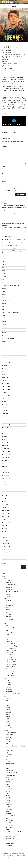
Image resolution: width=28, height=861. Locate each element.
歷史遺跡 (4, 321)
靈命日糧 (8, 791)
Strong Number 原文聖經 (12, 591)
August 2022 (5, 457)
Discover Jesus (9, 820)
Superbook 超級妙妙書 (13, 646)
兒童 (3, 268)
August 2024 (5, 398)
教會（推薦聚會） (6, 300)
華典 (7, 759)
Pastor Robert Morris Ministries (14, 694)
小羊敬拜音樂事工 (10, 619)
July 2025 (4, 366)
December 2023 (6, 422)
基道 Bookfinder (10, 714)
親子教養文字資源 (11, 662)
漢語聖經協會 (9, 712)
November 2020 (6, 516)
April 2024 (5, 410)
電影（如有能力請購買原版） (10, 132)
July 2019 (4, 552)
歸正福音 (8, 782)
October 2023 (5, 428)
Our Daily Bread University (12, 822)
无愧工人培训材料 (11, 673)
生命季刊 (8, 807)
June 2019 (4, 555)
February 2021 (5, 507)
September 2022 (6, 454)
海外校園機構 (10, 675)
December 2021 (6, 478)
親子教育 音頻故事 (11, 664)
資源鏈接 (4, 576)
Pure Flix (8, 829)
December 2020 (6, 513)
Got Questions (9, 827)
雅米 (7, 793)
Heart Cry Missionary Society (13, 834)
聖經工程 (4, 330)
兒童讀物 (4, 276)
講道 (5, 598)
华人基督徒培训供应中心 (11, 775)
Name (3, 166)
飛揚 (7, 757)
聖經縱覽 (4, 333)
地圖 (3, 279)
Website (4, 181)
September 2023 (6, 431)
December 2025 (6, 360)
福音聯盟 (8, 800)
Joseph (15, 45)
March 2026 (5, 354)
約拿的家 (8, 786)
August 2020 (5, 525)
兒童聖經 (4, 273)
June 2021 (4, 496)
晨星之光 (8, 682)
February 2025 (6, 380)
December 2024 (6, 386)
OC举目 (7, 811)
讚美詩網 (8, 610)
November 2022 (6, 451)
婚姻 (7, 630)
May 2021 (4, 499)
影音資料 (4, 288)
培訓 (3, 282)
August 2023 (5, 433)
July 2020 (4, 528)
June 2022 (4, 460)
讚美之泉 (8, 612)
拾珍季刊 (8, 709)
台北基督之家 (9, 684)
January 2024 (5, 419)
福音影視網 (8, 600)
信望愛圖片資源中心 (10, 734)
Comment (5, 146)
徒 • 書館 (8, 703)
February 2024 (6, 416)
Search (4, 563)
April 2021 (4, 502)
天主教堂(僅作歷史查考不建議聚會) (10, 285)
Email (3, 174)
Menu (14, 6)
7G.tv (7, 766)
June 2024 (4, 404)
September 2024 (6, 395)
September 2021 (6, 487)
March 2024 (5, 413)
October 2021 (5, 484)
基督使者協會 (9, 809)
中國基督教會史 (9, 691)
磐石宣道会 (8, 687)
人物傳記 (4, 265)
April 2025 (5, 374)
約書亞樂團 (8, 616)
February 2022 (6, 472)
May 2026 (4, 348)
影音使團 (8, 739)
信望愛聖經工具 (9, 587)
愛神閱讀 (8, 723)
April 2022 (4, 466)
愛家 (8, 634)
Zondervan (8, 841)
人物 (3, 262)
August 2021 (5, 490)
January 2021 (5, 510)
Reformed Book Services (12, 728)
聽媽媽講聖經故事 (11, 650)
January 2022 (5, 475)
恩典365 (8, 743)
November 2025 (6, 363)
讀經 (5, 578)
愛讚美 (7, 621)
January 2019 (5, 558)
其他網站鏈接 (9, 845)
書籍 (3, 309)
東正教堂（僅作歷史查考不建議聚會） (11, 312)
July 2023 (4, 436)
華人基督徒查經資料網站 (11, 585)
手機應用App (5, 291)
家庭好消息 (10, 632)
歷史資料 (4, 318)
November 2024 (6, 389)
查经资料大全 (9, 582)
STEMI (7, 680)
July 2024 (4, 401)
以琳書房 (8, 721)
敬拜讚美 (4, 303)
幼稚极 (10, 655)
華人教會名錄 (9, 689)
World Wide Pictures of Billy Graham (15, 832)
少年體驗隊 (10, 641)
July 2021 (4, 493)
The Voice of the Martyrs (12, 836)
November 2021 (6, 481)
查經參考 (4, 315)
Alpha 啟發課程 (11, 628)
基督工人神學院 (9, 750)
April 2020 (5, 537)
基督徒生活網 (9, 804)
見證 (3, 336)
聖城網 (7, 784)
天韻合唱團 (8, 614)
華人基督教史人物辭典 (11, 732)
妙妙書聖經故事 (13, 648)
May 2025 (4, 371)
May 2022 (4, 463)
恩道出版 (8, 716)
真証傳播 (8, 741)
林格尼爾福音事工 (11, 671)
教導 (3, 297)
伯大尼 (7, 777)
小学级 (10, 657)
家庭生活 (9, 637)
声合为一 (8, 768)
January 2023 (5, 445)
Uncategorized (6, 259)
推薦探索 (4, 294)
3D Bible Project (10, 825)
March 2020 (5, 540)
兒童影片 (4, 271)
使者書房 (8, 705)
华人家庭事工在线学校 (11, 816)
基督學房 (8, 707)
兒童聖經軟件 (9, 596)
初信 (7, 625)
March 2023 (5, 442)
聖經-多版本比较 (10, 589)
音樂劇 (3, 341)
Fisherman (8, 2)
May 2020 (4, 534)
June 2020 (4, 531)
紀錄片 (3, 327)
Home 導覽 (5, 573)
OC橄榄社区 (8, 813)
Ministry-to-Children (12, 666)
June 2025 (4, 368)
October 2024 (5, 392)
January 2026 (5, 357)
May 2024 (4, 407)
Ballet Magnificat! (10, 838)
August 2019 (5, 549)
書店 (3, 306)
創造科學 (8, 761)
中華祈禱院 (8, 797)
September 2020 (6, 522)
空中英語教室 (9, 754)
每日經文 (4, 324)
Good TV (8, 603)
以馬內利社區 (9, 788)
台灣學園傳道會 (11, 643)
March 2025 (5, 377)
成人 (7, 669)
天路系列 (8, 795)
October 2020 (5, 519)
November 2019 (6, 546)
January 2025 (5, 383)
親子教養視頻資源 (11, 659)
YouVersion (8, 580)
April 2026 (5, 351)
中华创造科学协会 (10, 763)
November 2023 (6, 425)
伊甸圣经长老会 (9, 605)
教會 (5, 678)
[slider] (5, 124)
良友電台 (8, 802)
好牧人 (7, 752)
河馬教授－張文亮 (10, 843)
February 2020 (6, 543)
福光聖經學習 (10, 653)
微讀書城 (8, 719)
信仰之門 (8, 725)
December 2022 (6, 448)
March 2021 (5, 504)
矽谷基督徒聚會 (9, 779)
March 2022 (5, 469)
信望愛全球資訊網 (10, 737)
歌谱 (7, 818)
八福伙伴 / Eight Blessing (12, 773)
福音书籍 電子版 (9, 698)
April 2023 (5, 439)
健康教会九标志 (9, 770)
